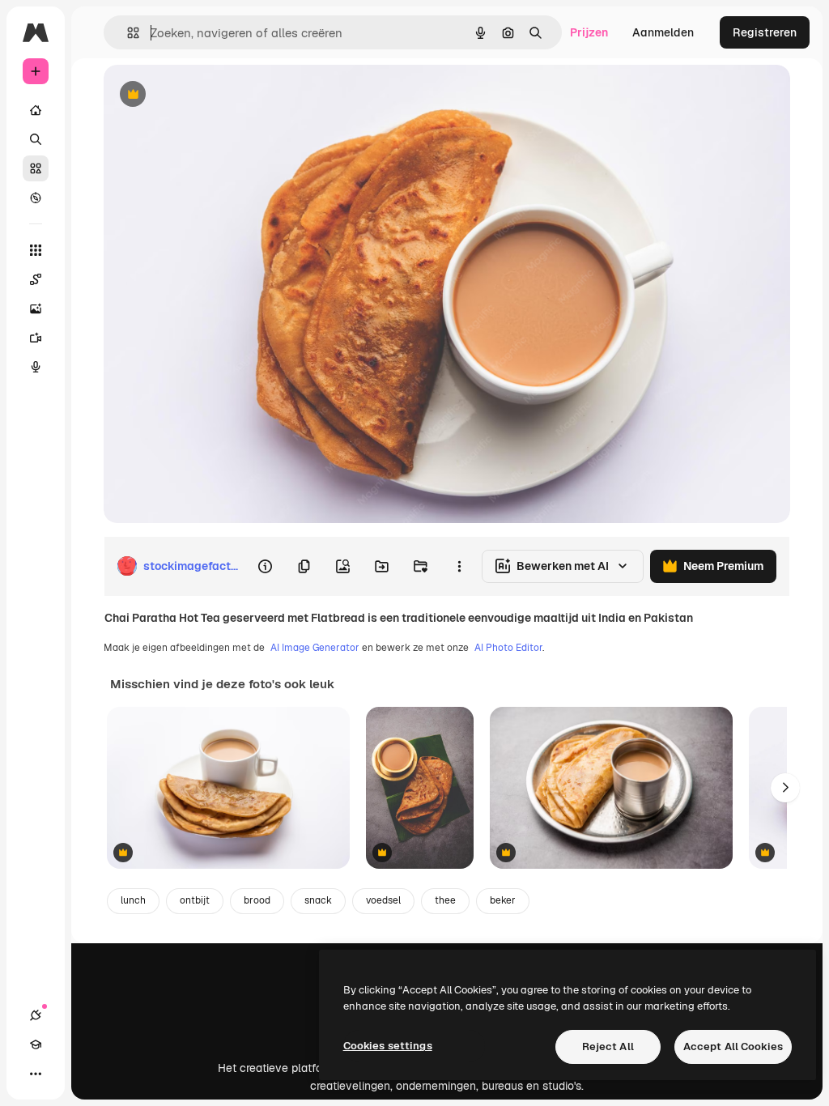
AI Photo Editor (508, 647)
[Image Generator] (36, 308)
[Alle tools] (36, 250)
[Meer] (36, 1074)
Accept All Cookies (733, 1046)
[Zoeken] (36, 139)
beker (503, 900)
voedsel (383, 900)
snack (318, 900)
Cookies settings (387, 1046)
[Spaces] (36, 279)
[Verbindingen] (36, 1015)
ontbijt (195, 900)
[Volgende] (785, 788)
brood (257, 900)
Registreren (765, 32)
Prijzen (589, 32)
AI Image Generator (314, 647)
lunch (133, 900)
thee (445, 900)
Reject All (608, 1046)
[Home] (36, 110)
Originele (210, 95)
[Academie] (36, 1044)
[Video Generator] (36, 338)
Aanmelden (663, 32)
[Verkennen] (36, 198)
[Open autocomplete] (126, 33)
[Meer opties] (459, 566)
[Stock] (36, 168)
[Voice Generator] (36, 367)
